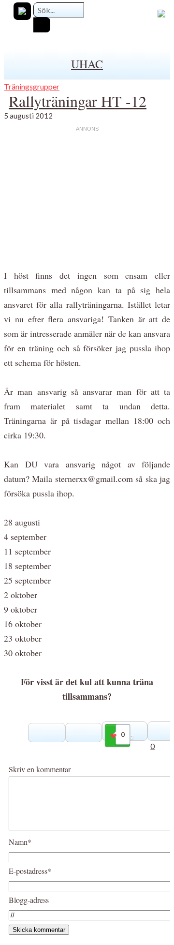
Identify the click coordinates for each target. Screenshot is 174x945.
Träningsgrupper (31, 86)
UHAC (87, 64)
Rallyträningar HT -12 (77, 100)
